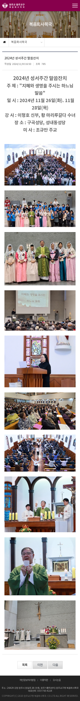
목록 (24, 665)
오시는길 (57, 680)
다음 (55, 665)
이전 (40, 665)
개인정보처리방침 (27, 680)
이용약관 (44, 680)
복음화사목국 (19, 42)
